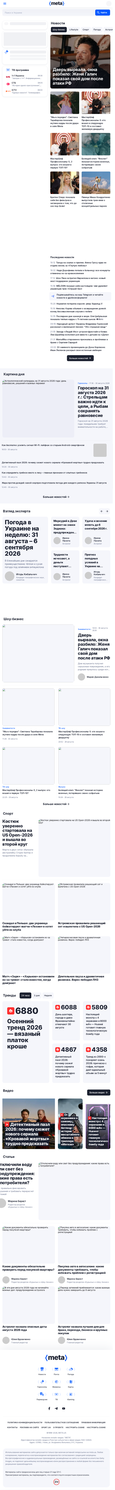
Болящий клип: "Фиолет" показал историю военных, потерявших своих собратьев (96, 163)
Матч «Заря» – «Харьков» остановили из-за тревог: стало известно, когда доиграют (28, 980)
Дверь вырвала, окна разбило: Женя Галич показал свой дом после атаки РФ (94, 646)
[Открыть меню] (4, 3)
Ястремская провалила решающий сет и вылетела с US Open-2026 (82, 925)
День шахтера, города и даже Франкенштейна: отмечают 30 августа (65, 1021)
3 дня (37, 995)
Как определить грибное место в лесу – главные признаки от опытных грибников (44, 472)
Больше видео (97, 1092)
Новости (42, 1374)
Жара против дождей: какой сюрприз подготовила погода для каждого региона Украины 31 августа (54, 483)
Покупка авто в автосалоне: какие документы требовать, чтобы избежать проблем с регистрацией (82, 1270)
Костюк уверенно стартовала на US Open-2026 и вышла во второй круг (17, 832)
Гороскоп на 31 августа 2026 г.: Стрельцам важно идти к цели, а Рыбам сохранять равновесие (93, 402)
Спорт (86, 29)
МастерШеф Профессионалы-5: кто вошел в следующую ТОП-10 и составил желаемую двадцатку (94, 123)
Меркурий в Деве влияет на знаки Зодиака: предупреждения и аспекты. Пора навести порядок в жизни (65, 527)
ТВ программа (20, 69)
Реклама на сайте (29, 1427)
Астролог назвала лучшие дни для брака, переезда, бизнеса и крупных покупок (83, 1330)
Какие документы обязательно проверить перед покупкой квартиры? (28, 1268)
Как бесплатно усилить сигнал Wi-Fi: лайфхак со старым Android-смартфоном (43, 445)
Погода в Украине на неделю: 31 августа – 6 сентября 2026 (22, 537)
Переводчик (42, 1399)
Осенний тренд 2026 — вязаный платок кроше (24, 1033)
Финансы (56, 1387)
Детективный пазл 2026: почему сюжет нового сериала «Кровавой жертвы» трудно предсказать (53, 462)
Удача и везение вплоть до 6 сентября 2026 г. (96, 524)
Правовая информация (93, 1422)
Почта (56, 1374)
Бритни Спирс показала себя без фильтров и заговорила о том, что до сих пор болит (63, 201)
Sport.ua (46, 1427)
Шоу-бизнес (59, 29)
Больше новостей (54, 496)
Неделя (48, 995)
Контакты (12, 1427)
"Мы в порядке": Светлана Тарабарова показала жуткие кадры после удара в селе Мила (64, 121)
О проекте (58, 1427)
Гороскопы (42, 1387)
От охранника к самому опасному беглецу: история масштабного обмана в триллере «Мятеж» (70, 1124)
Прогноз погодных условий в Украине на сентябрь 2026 (95, 560)
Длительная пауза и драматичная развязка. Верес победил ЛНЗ (81, 978)
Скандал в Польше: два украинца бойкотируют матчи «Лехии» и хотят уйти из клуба (27, 926)
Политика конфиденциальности (24, 1422)
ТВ (56, 1399)
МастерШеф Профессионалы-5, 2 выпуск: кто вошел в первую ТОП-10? (61, 163)
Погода (97, 29)
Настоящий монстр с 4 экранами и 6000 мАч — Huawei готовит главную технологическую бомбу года (96, 1024)
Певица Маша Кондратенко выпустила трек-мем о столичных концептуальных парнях (96, 201)
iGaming (70, 1399)
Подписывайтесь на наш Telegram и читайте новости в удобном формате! (80, 296)
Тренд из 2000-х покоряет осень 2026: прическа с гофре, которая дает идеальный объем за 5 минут (96, 1065)
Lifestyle (73, 29)
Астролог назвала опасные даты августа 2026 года (24, 1328)
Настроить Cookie (75, 1427)
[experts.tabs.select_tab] (101, 511)
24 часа (25, 995)
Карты (71, 1387)
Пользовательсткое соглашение (62, 1422)
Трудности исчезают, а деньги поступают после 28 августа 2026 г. (65, 560)
